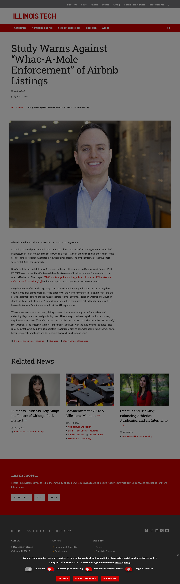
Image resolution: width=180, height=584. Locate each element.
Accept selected (85, 578)
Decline (63, 578)
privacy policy (122, 562)
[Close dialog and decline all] (178, 555)
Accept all (110, 578)
